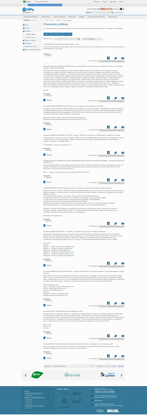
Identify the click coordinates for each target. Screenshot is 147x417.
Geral (42, 20)
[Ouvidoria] (111, 9)
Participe (96, 1)
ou (81, 38)
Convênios (29, 401)
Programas (72, 17)
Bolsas (27, 25)
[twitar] (115, 58)
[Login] (123, 9)
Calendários (28, 43)
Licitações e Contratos (34, 406)
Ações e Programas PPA (34, 398)
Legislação (113, 1)
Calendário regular (30, 37)
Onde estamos (98, 400)
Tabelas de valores (30, 40)
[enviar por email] (120, 58)
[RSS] (109, 9)
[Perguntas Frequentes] (114, 9)
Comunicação (112, 17)
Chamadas (58, 20)
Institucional (45, 17)
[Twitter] (107, 9)
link (47, 90)
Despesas (29, 403)
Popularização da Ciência (96, 17)
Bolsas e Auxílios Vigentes (32, 49)
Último (120, 366)
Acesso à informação (41, 1)
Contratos (29, 408)
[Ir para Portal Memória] (30, 10)
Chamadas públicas (67, 20)
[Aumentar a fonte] (116, 9)
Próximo (113, 366)
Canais (121, 1)
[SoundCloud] (104, 9)
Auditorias (29, 399)
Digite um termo (47, 38)
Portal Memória (34, 20)
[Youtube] (102, 9)
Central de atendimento (92, 8)
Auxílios (27, 28)
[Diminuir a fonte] (119, 9)
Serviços (104, 1)
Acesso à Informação (31, 17)
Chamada (49, 100)
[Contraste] (121, 9)
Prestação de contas (31, 46)
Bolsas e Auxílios (59, 17)
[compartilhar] (110, 58)
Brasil (28, 1)
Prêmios (81, 17)
